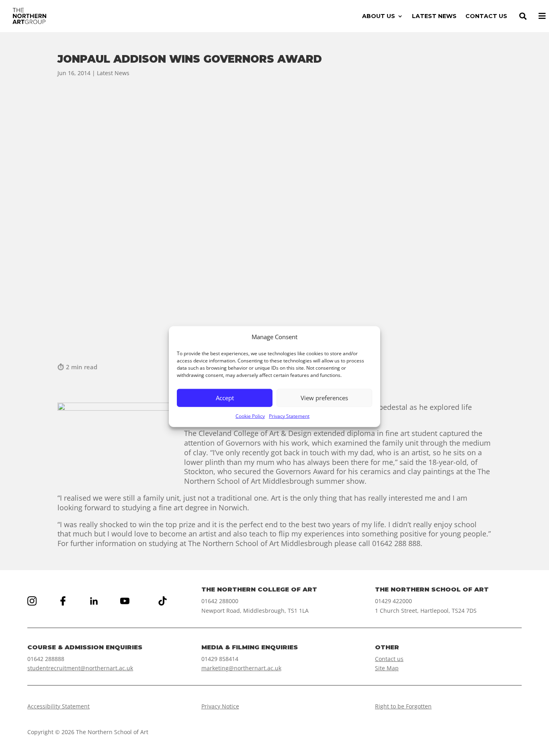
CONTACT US (486, 16)
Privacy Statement (289, 416)
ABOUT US (378, 16)
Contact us (389, 659)
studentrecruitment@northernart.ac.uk (80, 668)
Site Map (387, 668)
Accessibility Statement (58, 706)
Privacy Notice (220, 706)
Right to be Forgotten (403, 706)
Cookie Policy (250, 416)
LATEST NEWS (434, 16)
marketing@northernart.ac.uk (241, 668)
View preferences (324, 398)
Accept (225, 398)
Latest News (113, 73)
